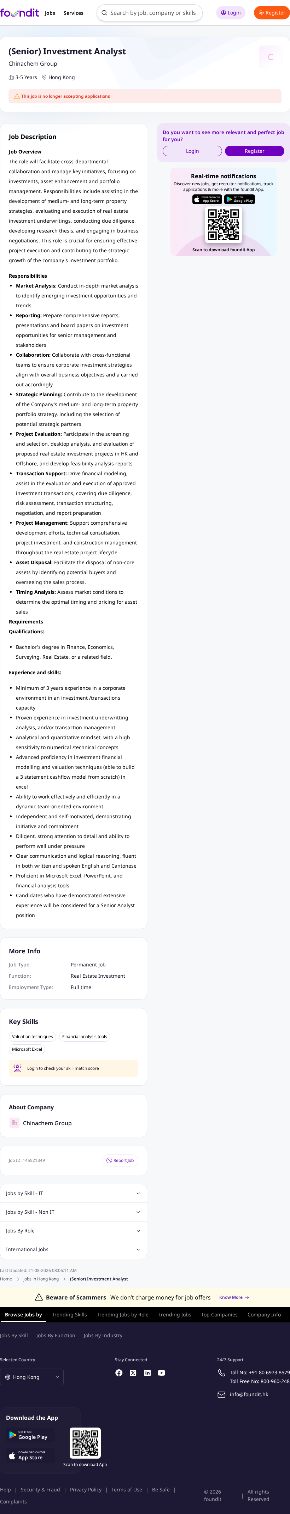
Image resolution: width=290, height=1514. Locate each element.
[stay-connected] (119, 1373)
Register (275, 12)
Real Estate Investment (98, 975)
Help (5, 1489)
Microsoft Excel (27, 1049)
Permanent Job (88, 964)
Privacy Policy (86, 1489)
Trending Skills (69, 1314)
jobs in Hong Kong (41, 1279)
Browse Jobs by (23, 1314)
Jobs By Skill (14, 1335)
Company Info (264, 1314)
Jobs (50, 13)
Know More (231, 1297)
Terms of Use (126, 1489)
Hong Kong (61, 77)
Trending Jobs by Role (123, 1314)
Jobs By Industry (103, 1335)
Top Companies (219, 1314)
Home (6, 1279)
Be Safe (161, 1489)
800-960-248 (275, 1381)
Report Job (124, 1160)
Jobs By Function (55, 1335)
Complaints (13, 1501)
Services (73, 13)
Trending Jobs (174, 1314)
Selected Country (17, 1360)
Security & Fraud (40, 1489)
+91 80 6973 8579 (269, 1372)
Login (234, 12)
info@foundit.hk (249, 1394)
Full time (81, 987)
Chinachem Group (32, 63)
